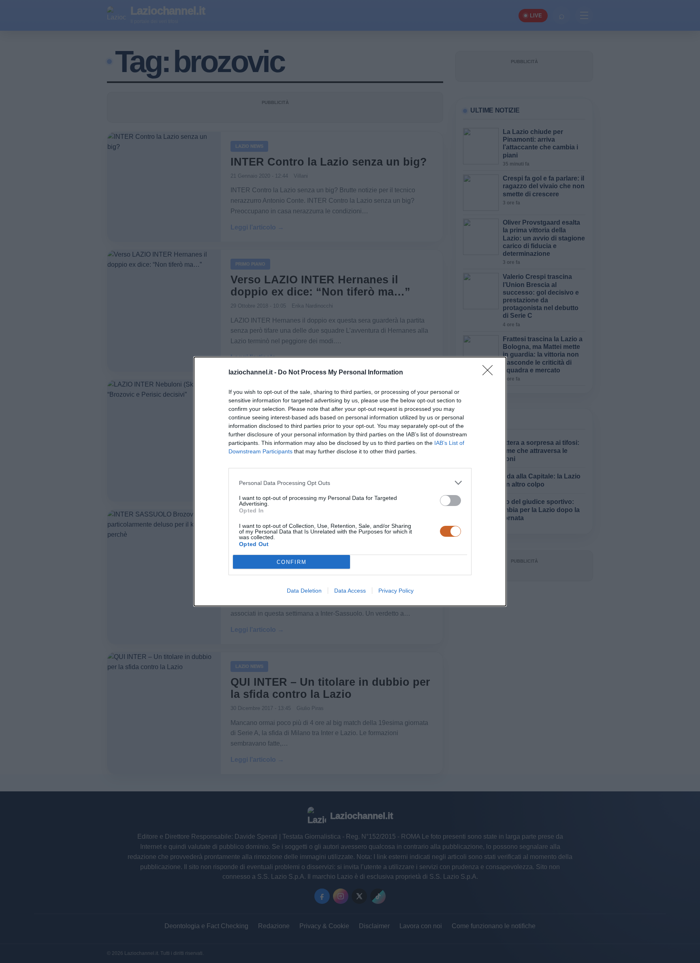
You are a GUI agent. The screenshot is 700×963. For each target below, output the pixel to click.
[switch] (450, 500)
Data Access (350, 590)
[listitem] (350, 482)
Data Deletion (304, 590)
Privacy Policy (396, 590)
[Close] (490, 373)
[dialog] (350, 481)
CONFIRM (292, 562)
